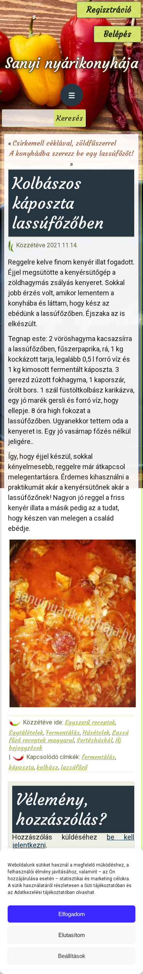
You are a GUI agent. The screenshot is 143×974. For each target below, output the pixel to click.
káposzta (21, 767)
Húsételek (95, 732)
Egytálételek (26, 732)
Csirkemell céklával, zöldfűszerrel (64, 143)
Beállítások (71, 956)
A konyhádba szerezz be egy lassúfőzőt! (71, 153)
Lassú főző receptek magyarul (69, 736)
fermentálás (98, 757)
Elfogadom (71, 914)
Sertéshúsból (94, 740)
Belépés (117, 34)
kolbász (47, 767)
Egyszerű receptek (90, 722)
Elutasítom (71, 935)
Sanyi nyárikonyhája (71, 63)
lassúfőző (74, 767)
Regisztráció (109, 10)
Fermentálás (63, 732)
